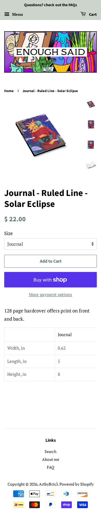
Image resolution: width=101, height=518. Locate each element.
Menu (17, 14)
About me (50, 459)
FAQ (50, 467)
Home (9, 90)
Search (50, 451)
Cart (92, 14)
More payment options (50, 294)
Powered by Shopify (76, 484)
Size (8, 233)
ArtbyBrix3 (48, 484)
